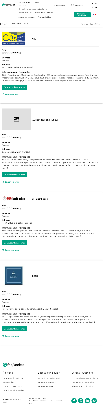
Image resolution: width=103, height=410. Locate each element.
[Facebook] (92, 4)
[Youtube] (96, 7)
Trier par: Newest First (90, 24)
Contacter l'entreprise (14, 87)
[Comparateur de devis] (8, 4)
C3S (34, 39)
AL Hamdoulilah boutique (45, 120)
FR (97, 15)
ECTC (35, 276)
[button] (62, 5)
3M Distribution (40, 199)
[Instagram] (96, 4)
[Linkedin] (92, 7)
